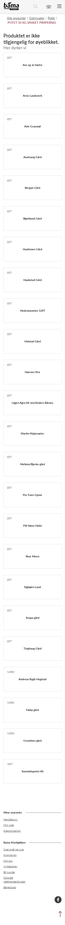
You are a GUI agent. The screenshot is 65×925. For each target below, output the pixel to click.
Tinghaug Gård (33, 648)
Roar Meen (32, 556)
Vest (10, 764)
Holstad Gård (32, 341)
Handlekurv (10, 819)
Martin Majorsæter (32, 433)
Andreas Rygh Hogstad (32, 679)
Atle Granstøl (32, 126)
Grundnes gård (32, 740)
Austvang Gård (32, 157)
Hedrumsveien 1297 (32, 311)
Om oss (8, 861)
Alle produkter (16, 18)
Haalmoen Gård (32, 249)
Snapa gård (32, 618)
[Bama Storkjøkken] (11, 9)
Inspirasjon (10, 855)
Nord (10, 672)
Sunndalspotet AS (33, 771)
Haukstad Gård (32, 280)
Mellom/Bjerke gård (32, 464)
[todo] (59, 6)
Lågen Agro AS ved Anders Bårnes (32, 403)
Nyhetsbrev (10, 866)
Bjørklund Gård (32, 218)
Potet (51, 18)
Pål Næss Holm (32, 525)
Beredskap (9, 887)
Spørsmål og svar (13, 849)
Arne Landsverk (32, 96)
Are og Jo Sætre (32, 65)
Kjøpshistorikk (12, 831)
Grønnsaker (36, 18)
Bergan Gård (32, 188)
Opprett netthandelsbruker (14, 879)
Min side (8, 825)
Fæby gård (32, 710)
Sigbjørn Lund (32, 587)
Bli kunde (9, 872)
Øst (9, 57)
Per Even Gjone (32, 495)
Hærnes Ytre (32, 372)
